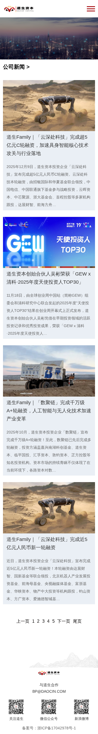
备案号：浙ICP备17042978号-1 (49, 728)
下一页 (63, 621)
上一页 (22, 621)
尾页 (77, 621)
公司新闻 (14, 67)
